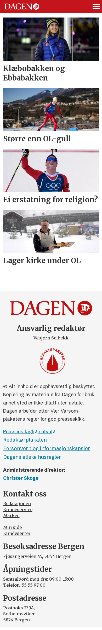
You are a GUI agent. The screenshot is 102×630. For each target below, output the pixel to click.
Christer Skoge (20, 478)
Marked (11, 515)
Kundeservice (17, 509)
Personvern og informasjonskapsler (46, 448)
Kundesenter (17, 533)
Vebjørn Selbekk (51, 337)
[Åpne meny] (96, 6)
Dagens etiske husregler (32, 457)
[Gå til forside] (21, 6)
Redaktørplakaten (25, 440)
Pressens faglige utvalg (29, 432)
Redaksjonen (17, 503)
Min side (12, 527)
